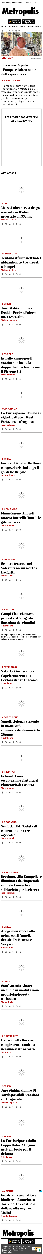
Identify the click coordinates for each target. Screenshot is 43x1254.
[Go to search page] (35, 3)
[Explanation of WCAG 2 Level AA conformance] (36, 1250)
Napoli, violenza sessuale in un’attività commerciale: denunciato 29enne (20, 728)
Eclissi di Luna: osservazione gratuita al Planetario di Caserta (19, 780)
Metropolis (6, 1052)
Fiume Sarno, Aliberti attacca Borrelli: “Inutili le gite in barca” (21, 517)
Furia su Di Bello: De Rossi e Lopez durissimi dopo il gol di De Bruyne (21, 467)
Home (4, 26)
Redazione (5, 3)
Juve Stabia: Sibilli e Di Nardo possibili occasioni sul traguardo (20, 1094)
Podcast (30, 26)
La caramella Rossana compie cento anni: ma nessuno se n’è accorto (18, 1044)
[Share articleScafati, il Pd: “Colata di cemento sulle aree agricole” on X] (6, 843)
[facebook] (2, 30)
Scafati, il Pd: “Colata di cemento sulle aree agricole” (19, 830)
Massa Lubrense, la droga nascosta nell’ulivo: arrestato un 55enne (20, 212)
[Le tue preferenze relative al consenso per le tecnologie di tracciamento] (39, 1250)
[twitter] (6, 30)
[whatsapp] (16, 30)
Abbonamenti (17, 3)
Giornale (28, 3)
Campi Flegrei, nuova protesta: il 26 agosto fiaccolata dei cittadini (18, 618)
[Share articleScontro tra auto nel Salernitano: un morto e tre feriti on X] (6, 580)
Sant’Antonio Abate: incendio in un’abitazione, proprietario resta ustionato (21, 992)
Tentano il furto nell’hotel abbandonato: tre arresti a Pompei (21, 262)
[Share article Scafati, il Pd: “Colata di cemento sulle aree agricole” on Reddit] (20, 843)
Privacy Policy (18, 1250)
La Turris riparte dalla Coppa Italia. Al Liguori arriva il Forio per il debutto (19, 1147)
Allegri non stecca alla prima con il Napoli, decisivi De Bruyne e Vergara (18, 937)
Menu (38, 26)
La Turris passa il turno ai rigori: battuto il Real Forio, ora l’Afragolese (21, 417)
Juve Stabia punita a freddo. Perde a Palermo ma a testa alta (19, 312)
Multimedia (21, 26)
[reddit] (19, 30)
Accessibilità (6, 1252)
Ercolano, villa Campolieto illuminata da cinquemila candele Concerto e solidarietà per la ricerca (21, 883)
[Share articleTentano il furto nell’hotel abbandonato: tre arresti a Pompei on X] (6, 274)
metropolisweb (8, 375)
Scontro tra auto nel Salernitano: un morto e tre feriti (19, 567)
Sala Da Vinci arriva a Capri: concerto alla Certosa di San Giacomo (19, 675)
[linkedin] (9, 30)
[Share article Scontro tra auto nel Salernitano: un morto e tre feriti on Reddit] (20, 580)
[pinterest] (12, 30)
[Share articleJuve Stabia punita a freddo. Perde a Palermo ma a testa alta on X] (6, 324)
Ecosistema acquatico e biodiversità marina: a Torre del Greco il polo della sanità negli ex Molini (18, 1204)
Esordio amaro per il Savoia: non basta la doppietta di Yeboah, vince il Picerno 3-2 (21, 365)
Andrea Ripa (7, 947)
